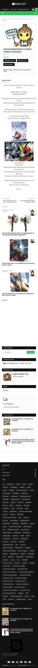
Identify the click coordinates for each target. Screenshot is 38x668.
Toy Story (31, 563)
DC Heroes (20, 502)
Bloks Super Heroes (25, 496)
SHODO (32, 550)
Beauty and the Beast (22, 490)
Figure (27, 508)
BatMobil (11, 490)
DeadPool (28, 502)
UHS (27, 593)
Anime (24, 484)
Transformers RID (7, 587)
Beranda (4, 19)
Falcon (13, 508)
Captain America (15, 499)
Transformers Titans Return (10, 590)
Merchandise (26, 532)
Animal (18, 484)
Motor (27, 535)
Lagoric (5, 526)
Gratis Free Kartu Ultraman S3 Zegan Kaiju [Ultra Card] (18, 264)
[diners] (25, 662)
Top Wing (24, 563)
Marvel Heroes (25, 529)
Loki (4, 529)
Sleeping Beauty (14, 554)
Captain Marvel (26, 499)
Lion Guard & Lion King (15, 526)
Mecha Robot (17, 532)
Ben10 (32, 490)
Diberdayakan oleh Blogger (10, 654)
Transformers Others (21, 578)
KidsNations (15, 523)
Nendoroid (15, 538)
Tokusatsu (17, 563)
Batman (5, 490)
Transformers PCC (8, 581)
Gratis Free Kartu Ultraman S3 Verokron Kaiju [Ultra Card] (18, 294)
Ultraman (5, 596)
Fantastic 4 (20, 508)
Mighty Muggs (6, 535)
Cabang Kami (5, 9)
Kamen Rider (26, 70)
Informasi (25, 517)
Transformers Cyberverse (10, 572)
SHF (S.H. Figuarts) (22, 550)
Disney (11, 505)
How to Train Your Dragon (9, 517)
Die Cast (5, 505)
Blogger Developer (13, 665)
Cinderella (5, 502)
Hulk (20, 517)
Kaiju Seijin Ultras (24, 520)
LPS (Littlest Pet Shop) (13, 529)
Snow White (31, 554)
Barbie (28, 487)
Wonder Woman (21, 599)
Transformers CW (22, 569)
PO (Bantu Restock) (8, 544)
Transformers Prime (8, 584)
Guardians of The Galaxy (25, 511)
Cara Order (14, 9)
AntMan (30, 484)
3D (19, 469)
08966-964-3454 (24, 9)
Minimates (15, 535)
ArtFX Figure (13, 487)
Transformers (6, 566)
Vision (4, 599)
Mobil (22, 535)
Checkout (10, 64)
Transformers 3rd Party (19, 566)
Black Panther (6, 493)
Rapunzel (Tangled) (8, 547)
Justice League (14, 520)
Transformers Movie (24, 575)
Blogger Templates (31, 665)
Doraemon (18, 505)
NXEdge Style (24, 538)
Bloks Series (14, 496)
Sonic (4, 557)
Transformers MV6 (8, 578)
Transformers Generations (26, 572)
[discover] (21, 662)
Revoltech (27, 547)
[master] (17, 662)
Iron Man (5, 520)
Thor (18, 560)
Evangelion (6, 508)
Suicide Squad (29, 557)
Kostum (32, 523)
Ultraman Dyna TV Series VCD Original (22, 419)
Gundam (5, 514)
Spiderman (11, 557)
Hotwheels (20, 514)
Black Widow (16, 493)
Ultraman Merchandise (16, 596)
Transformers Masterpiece (10, 575)
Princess (23, 544)
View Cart (23, 60)
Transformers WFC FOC (9, 593)
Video (9, 19)
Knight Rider (24, 523)
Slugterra (23, 554)
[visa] (13, 662)
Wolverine (11, 599)
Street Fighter (19, 557)
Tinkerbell (24, 560)
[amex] (29, 662)
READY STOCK (19, 475)
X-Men (29, 599)
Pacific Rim (13, 541)
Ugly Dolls (20, 593)
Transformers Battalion (9, 569)
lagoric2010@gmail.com (12, 363)
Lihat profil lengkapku (18, 376)
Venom (27, 596)
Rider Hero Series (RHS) (9, 550)
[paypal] (8, 662)
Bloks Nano (6, 496)
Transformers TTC (24, 590)
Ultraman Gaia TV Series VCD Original (22, 430)
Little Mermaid (27, 526)
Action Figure (19, 472)
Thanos (13, 560)
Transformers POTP (20, 581)
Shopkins (5, 554)
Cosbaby (13, 502)
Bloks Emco (25, 493)
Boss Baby (5, 499)
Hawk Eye (12, 514)
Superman (5, 560)
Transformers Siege (20, 587)
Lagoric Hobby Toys (20, 374)
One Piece (5, 541)
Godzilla (5, 511)
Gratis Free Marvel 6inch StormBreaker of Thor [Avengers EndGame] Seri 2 (18, 234)
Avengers (22, 487)
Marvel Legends (7, 532)
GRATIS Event (17, 70)
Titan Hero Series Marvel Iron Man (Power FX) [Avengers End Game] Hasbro (22, 441)
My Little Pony (6, 538)
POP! (16, 544)
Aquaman (5, 487)
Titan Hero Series (7, 563)
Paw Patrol (21, 541)
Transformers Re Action (22, 584)
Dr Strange (26, 505)
